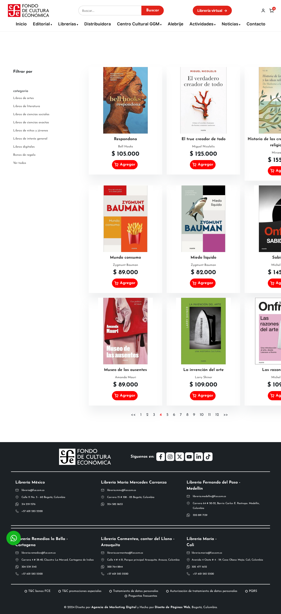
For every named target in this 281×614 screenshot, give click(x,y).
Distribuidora (97, 23)
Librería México (30, 483)
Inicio (21, 23)
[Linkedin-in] (199, 456)
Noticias (230, 23)
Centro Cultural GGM (138, 23)
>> (225, 415)
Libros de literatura (26, 106)
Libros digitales (24, 146)
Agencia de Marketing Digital (113, 607)
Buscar (152, 10)
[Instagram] (170, 456)
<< (133, 415)
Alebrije (175, 23)
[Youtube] (189, 456)
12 (217, 415)
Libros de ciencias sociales (31, 114)
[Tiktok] (208, 456)
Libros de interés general (30, 138)
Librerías (67, 23)
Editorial (41, 23)
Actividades (201, 23)
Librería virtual (212, 10)
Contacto (256, 23)
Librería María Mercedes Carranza (134, 483)
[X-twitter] (179, 456)
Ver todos (19, 163)
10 (202, 415)
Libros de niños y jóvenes (30, 130)
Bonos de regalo (24, 155)
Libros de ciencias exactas (31, 122)
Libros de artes (23, 98)
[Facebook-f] (160, 456)
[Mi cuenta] (263, 10)
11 (209, 415)
